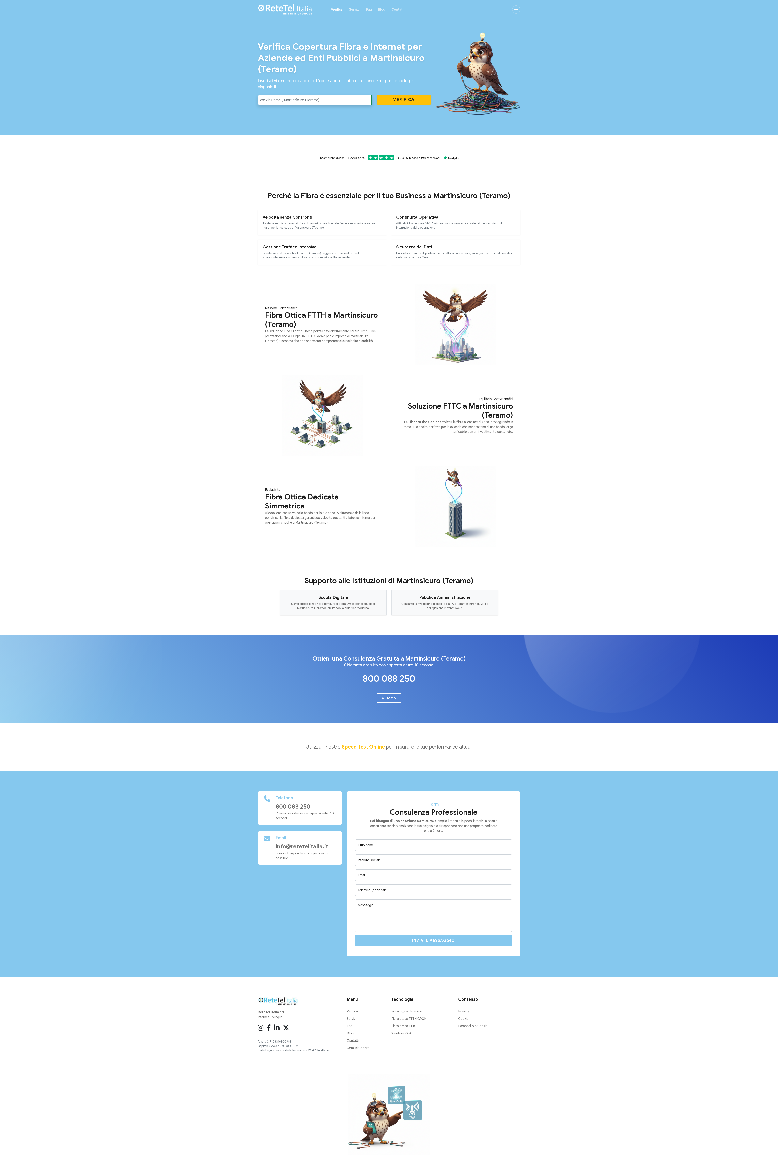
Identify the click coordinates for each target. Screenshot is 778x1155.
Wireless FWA (401, 1033)
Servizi (354, 10)
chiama (389, 698)
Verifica (337, 10)
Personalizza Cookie (472, 1026)
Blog (381, 10)
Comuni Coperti (358, 1048)
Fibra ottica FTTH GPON (408, 1019)
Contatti (398, 10)
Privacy (463, 1011)
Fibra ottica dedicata (406, 1011)
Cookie (463, 1019)
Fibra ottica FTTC (403, 1026)
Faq (369, 10)
